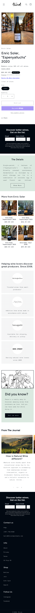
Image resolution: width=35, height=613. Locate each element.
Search (6, 585)
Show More (17, 185)
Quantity (4, 92)
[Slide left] (13, 487)
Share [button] (5, 118)
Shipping (3, 74)
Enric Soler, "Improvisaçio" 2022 (9, 243)
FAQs (5, 527)
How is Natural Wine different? (17, 457)
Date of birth (20, 136)
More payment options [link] (17, 112)
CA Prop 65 (7, 560)
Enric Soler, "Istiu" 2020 (26, 243)
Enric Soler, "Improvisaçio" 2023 (26, 218)
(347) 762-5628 (9, 531)
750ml (6, 89)
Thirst (20, 612)
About (5, 548)
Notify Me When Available (10, 78)
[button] (4, 4)
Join (5, 576)
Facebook (7, 601)
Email (7, 136)
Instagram (7, 597)
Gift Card (7, 580)
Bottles (6, 572)
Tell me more (13, 415)
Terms (5, 556)
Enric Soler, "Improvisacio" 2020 (9, 218)
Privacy (6, 552)
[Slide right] (22, 487)
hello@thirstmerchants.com (13, 536)
